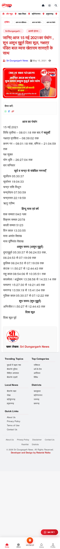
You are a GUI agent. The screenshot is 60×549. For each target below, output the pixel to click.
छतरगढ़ (36, 403)
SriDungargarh (12, 30)
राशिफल (37, 364)
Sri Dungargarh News (17, 60)
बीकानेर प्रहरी (12, 377)
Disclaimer (37, 439)
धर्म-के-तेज (38, 369)
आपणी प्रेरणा (33, 30)
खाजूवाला (37, 391)
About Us (11, 417)
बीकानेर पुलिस (12, 369)
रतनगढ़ (36, 399)
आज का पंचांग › (35, 22)
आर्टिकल (37, 373)
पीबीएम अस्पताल (13, 373)
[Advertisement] (30, 501)
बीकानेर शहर (11, 391)
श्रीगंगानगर (36, 13)
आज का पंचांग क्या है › (51, 22)
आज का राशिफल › (19, 22)
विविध (36, 377)
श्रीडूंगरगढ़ (11, 399)
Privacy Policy (13, 421)
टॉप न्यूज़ (9, 13)
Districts (35, 444)
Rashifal (25, 444)
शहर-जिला (22, 13)
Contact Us (12, 429)
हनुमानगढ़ (49, 13)
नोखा (9, 395)
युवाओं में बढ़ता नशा (14, 364)
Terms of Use (13, 425)
